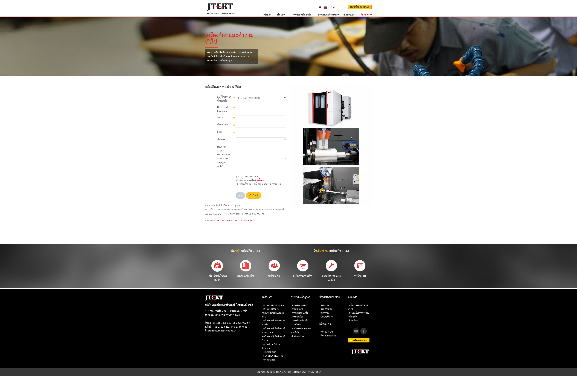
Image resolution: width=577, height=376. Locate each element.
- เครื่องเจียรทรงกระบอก (273, 305)
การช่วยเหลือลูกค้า (302, 14)
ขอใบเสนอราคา (361, 7)
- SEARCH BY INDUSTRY (272, 355)
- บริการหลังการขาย (299, 305)
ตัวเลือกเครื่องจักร (245, 275)
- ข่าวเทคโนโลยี (326, 308)
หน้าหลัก (267, 14)
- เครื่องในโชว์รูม (269, 359)
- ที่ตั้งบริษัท (353, 320)
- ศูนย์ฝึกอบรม (297, 308)
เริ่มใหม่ (253, 195)
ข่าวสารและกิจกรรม (327, 14)
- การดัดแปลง (296, 324)
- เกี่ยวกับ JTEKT (326, 331)
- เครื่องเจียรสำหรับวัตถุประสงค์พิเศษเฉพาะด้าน (273, 312)
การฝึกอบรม (360, 275)
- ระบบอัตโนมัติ (269, 351)
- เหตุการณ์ (324, 312)
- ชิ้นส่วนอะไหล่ (297, 336)
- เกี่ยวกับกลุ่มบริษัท (327, 335)
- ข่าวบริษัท (324, 305)
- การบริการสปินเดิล (299, 320)
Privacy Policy (314, 371)
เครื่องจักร (281, 14)
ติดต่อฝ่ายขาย (274, 275)
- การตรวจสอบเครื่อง (300, 312)
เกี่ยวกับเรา (348, 14)
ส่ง (240, 195)
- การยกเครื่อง (297, 316)
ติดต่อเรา (365, 14)
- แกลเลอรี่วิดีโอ (326, 316)
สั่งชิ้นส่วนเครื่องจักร (302, 275)
